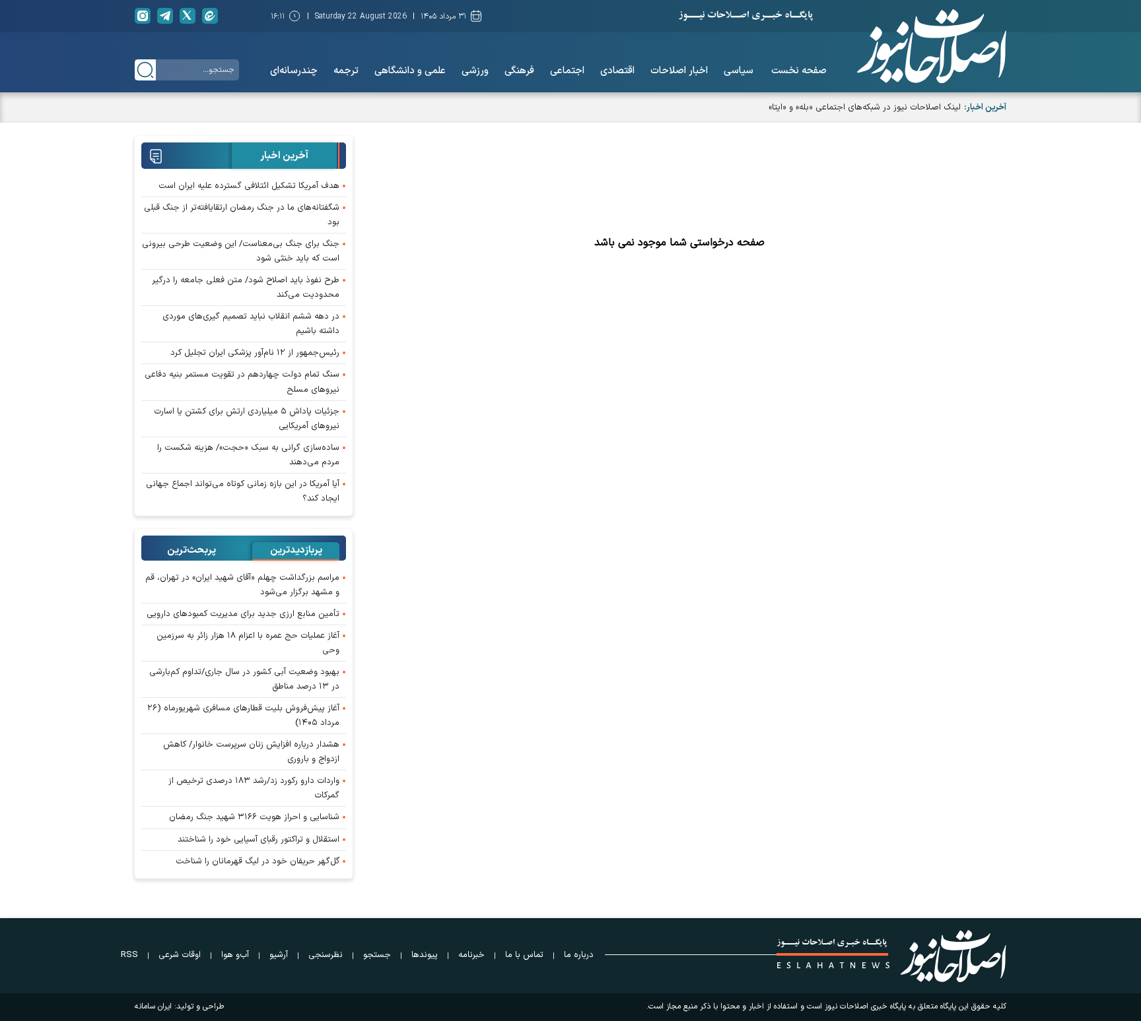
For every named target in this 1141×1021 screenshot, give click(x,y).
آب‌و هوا (235, 955)
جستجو (377, 955)
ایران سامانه (153, 1006)
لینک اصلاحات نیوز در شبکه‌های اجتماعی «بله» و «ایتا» (865, 107)
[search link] (145, 69)
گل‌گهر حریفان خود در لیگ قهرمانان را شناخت (257, 861)
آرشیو (278, 955)
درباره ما (579, 955)
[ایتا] (210, 16)
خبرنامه (471, 955)
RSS (129, 955)
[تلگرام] (165, 16)
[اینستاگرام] (143, 16)
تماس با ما (524, 955)
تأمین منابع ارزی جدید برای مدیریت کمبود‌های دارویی (243, 614)
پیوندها (424, 955)
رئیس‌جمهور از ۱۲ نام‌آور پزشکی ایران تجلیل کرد (254, 352)
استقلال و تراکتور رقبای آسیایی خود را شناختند (258, 839)
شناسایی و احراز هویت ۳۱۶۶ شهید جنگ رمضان (254, 817)
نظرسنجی (325, 955)
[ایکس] (187, 16)
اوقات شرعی (179, 955)
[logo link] (931, 46)
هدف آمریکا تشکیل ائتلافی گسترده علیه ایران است (248, 186)
